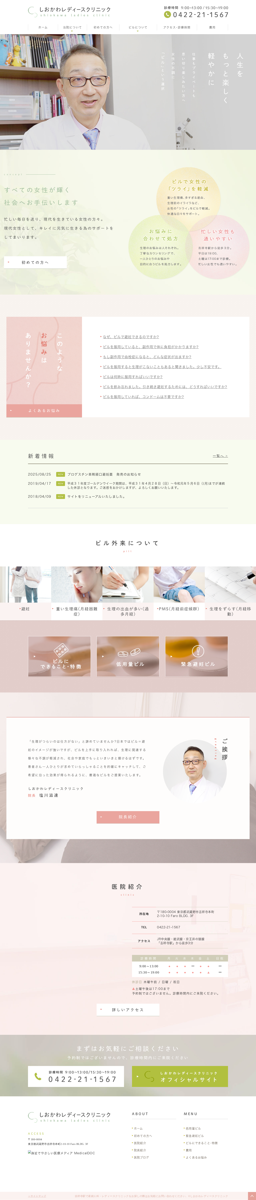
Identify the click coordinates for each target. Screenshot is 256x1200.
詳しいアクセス (128, 1010)
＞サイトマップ (37, 1196)
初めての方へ (103, 27)
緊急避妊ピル (195, 1135)
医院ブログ (141, 1157)
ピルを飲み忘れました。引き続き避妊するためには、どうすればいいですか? (165, 386)
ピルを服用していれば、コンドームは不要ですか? (143, 396)
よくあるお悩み (44, 410)
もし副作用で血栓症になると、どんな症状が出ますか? (147, 357)
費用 (212, 27)
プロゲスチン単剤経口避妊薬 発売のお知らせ (104, 474)
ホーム (43, 27)
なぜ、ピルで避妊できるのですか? (131, 337)
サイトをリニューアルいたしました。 (96, 496)
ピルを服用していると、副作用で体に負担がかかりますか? (151, 347)
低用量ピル (193, 1128)
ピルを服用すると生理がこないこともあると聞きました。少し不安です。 (162, 367)
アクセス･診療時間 (177, 27)
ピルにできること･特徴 (202, 1143)
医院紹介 (140, 1143)
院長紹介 (128, 817)
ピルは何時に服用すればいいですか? (133, 376)
